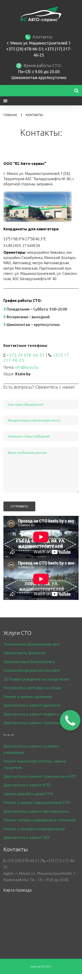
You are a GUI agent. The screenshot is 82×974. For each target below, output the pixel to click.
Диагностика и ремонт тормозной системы (40, 723)
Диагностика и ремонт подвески (31, 714)
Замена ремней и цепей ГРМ (28, 794)
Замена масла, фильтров (24, 653)
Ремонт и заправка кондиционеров (34, 829)
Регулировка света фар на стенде (32, 688)
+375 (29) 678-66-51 (24, 49)
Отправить (19, 506)
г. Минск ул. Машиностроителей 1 (39, 43)
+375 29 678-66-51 (26, 355)
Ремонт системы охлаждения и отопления (39, 820)
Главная (10, 115)
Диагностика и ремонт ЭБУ (26, 837)
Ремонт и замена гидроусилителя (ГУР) (37, 802)
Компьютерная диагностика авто (31, 670)
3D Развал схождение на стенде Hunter (36, 679)
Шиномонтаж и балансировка (29, 662)
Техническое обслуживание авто (31, 644)
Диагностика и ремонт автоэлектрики (36, 811)
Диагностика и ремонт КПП (26, 785)
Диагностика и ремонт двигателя (31, 705)
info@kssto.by (26, 367)
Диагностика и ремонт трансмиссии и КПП (40, 776)
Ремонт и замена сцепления (27, 697)
